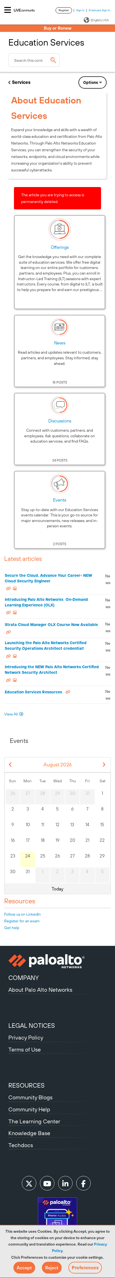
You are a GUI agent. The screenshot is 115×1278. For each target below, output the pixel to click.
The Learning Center (34, 1121)
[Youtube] (47, 1183)
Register (64, 10)
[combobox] (34, 60)
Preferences (85, 1267)
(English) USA (100, 20)
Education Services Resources (33, 692)
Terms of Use (24, 1049)
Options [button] (90, 82)
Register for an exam (22, 921)
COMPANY (23, 977)
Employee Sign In (99, 10)
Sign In (80, 10)
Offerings (60, 247)
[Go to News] (60, 327)
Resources (19, 901)
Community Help (29, 1109)
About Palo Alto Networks (40, 989)
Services (21, 82)
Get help (11, 927)
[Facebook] (83, 1183)
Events (59, 499)
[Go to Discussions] (60, 405)
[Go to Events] (60, 483)
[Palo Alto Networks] (57, 961)
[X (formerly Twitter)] (29, 1183)
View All (11, 714)
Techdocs (20, 1145)
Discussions (59, 420)
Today (57, 888)
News (59, 342)
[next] (104, 764)
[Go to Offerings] (60, 229)
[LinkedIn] (65, 1183)
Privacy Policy (25, 1037)
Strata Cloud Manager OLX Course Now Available (51, 624)
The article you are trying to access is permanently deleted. (52, 198)
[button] (24, 1268)
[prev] (10, 764)
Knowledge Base (29, 1133)
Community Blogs (30, 1097)
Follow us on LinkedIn (22, 914)
